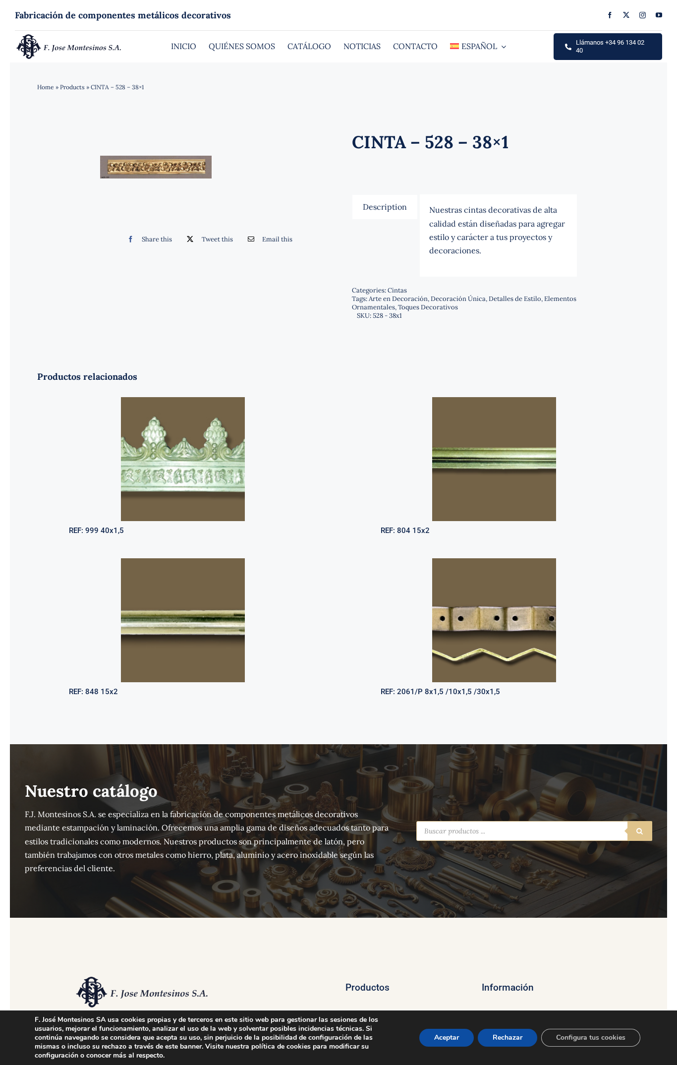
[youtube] (659, 15)
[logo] (69, 37)
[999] (183, 401)
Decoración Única (458, 299)
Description (385, 207)
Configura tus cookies (590, 1037)
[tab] (385, 206)
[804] (494, 401)
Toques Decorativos (428, 307)
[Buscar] (639, 831)
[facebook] (610, 15)
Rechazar (507, 1037)
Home (45, 87)
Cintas (397, 290)
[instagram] (642, 15)
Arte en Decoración (398, 299)
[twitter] (626, 15)
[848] (183, 562)
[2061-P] (494, 562)
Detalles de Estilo (515, 299)
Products (72, 87)
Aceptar (446, 1037)
